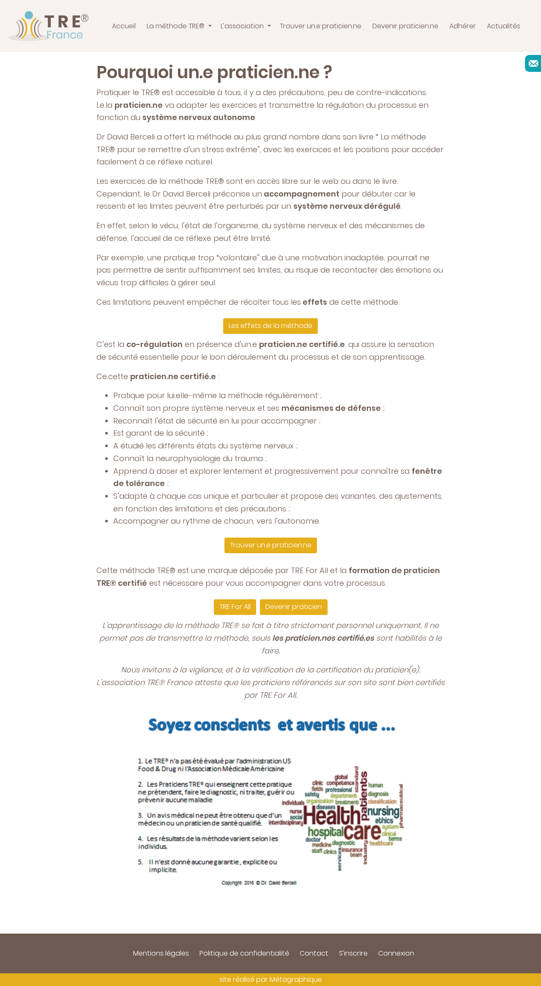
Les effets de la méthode (270, 325)
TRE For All (235, 607)
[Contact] (533, 63)
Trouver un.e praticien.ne (270, 545)
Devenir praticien (293, 607)
